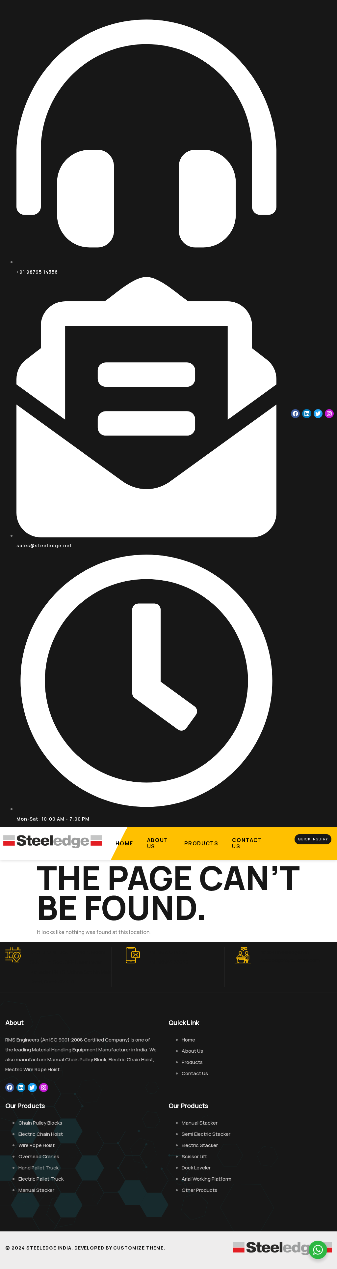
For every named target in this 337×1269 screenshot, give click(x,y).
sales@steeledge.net (284, 952)
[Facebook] (295, 413)
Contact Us (247, 843)
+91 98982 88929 (169, 961)
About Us (157, 843)
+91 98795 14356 (168, 952)
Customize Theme (138, 1248)
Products (201, 843)
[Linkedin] (306, 413)
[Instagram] (329, 413)
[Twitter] (318, 413)
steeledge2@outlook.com (290, 960)
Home (124, 843)
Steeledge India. (49, 1248)
